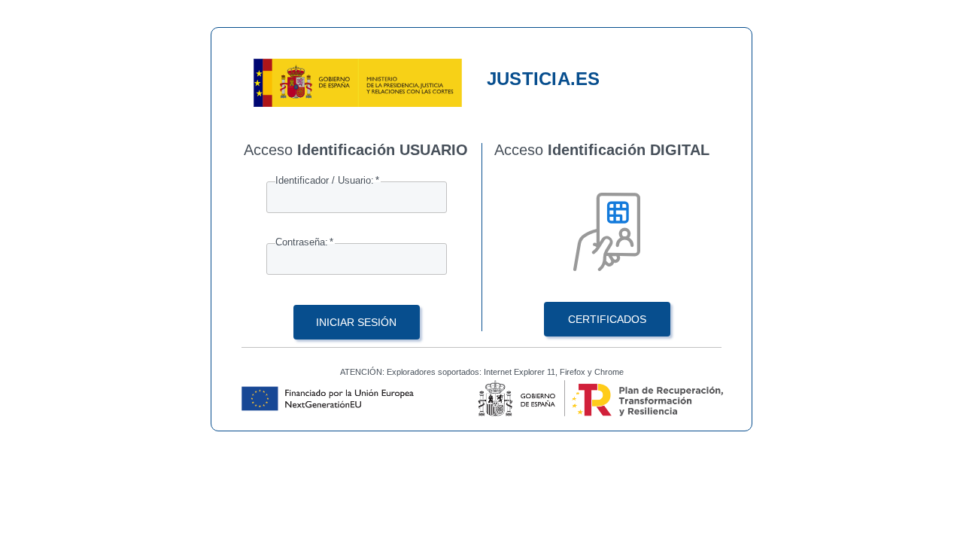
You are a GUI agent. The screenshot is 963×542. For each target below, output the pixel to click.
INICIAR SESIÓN (356, 322)
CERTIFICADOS (607, 319)
